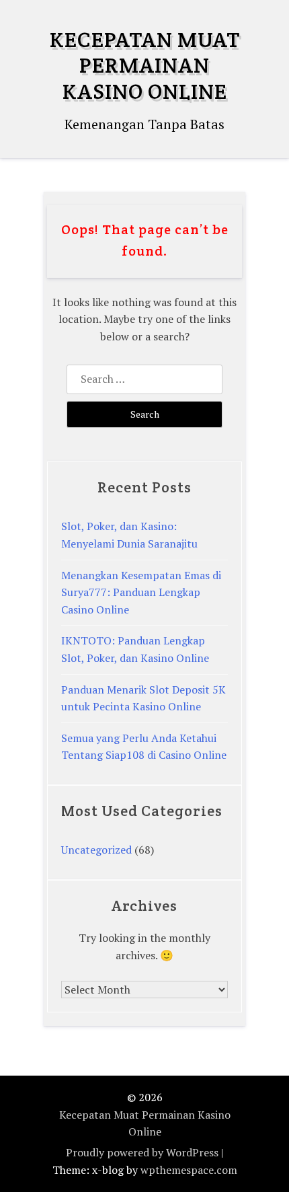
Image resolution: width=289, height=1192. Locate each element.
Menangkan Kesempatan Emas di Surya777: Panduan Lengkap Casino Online (141, 592)
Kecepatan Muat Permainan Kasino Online (145, 65)
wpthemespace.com (188, 1169)
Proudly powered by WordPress (142, 1152)
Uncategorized (96, 849)
